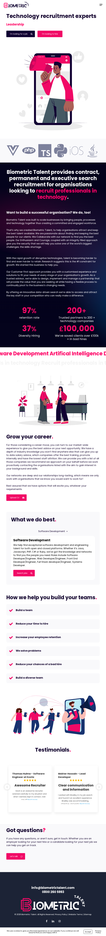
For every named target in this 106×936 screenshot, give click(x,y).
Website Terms (75, 914)
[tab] (51, 531)
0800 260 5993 (53, 892)
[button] (101, 5)
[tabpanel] (53, 558)
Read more (30, 808)
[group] (30, 789)
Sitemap (88, 914)
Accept (88, 932)
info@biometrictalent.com (53, 888)
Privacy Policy (61, 914)
